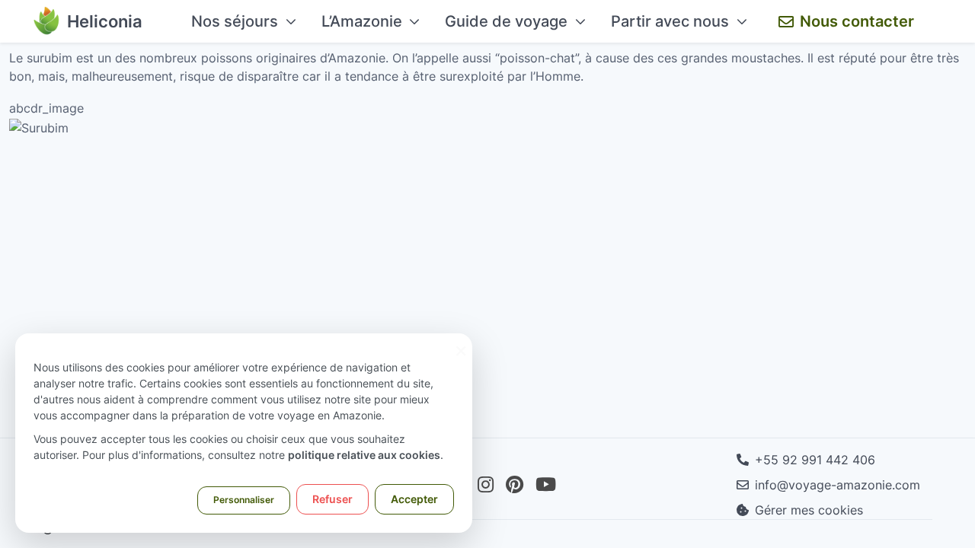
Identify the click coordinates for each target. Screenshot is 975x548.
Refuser (332, 498)
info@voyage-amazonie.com (837, 484)
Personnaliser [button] (243, 499)
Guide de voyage (506, 21)
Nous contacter (857, 21)
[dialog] (243, 433)
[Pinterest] (514, 485)
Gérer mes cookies (809, 510)
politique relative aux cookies (364, 454)
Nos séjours (234, 21)
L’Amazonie (361, 21)
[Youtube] (545, 485)
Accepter (414, 498)
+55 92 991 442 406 (815, 459)
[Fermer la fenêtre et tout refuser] (460, 342)
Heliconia (104, 21)
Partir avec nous (670, 21)
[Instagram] (486, 485)
